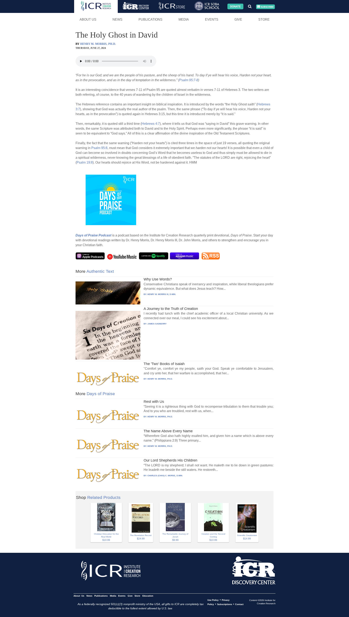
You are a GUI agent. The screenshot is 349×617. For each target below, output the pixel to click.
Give (238, 19)
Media (184, 19)
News (117, 19)
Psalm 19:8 (85, 162)
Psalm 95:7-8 (188, 80)
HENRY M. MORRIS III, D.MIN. (161, 294)
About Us (88, 19)
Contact (239, 604)
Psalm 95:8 (99, 148)
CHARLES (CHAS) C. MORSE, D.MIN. (165, 475)
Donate (235, 6)
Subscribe (267, 6)
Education (147, 596)
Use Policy (213, 600)
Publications (150, 19)
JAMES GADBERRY (157, 324)
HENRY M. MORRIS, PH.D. (98, 43)
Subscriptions (224, 604)
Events (211, 19)
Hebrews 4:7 (151, 123)
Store (264, 19)
